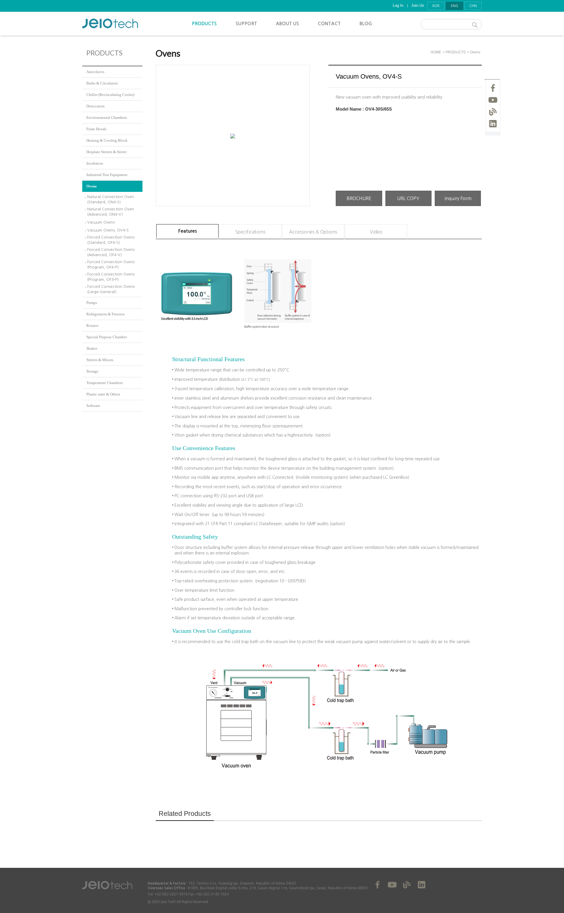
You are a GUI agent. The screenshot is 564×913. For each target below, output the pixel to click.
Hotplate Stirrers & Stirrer (106, 152)
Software (93, 405)
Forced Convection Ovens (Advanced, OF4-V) (111, 252)
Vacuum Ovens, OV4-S (108, 230)
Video (376, 231)
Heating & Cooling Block (106, 140)
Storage (92, 371)
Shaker (91, 348)
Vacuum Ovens (101, 222)
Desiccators (95, 106)
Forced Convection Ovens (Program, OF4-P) (111, 264)
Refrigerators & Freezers (105, 314)
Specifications (250, 231)
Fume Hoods (96, 129)
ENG (454, 6)
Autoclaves (95, 72)
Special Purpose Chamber (106, 337)
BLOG (366, 23)
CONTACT (329, 23)
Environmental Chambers (106, 117)
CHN (473, 6)
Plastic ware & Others (103, 394)
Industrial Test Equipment (106, 175)
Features (187, 231)
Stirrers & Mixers (99, 360)
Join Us (417, 5)
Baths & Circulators (102, 83)
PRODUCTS (204, 23)
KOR (435, 6)
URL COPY (408, 198)
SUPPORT (246, 23)
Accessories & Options (313, 231)
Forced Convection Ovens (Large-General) (111, 289)
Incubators (94, 163)
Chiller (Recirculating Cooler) (110, 94)
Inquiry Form (457, 198)
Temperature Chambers (104, 383)
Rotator (92, 325)
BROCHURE (359, 198)
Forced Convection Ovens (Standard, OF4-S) (111, 239)
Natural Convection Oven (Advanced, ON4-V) (110, 211)
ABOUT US (287, 23)
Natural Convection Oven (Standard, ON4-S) (110, 199)
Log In (398, 5)
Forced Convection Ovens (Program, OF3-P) (111, 276)
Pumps (91, 302)
